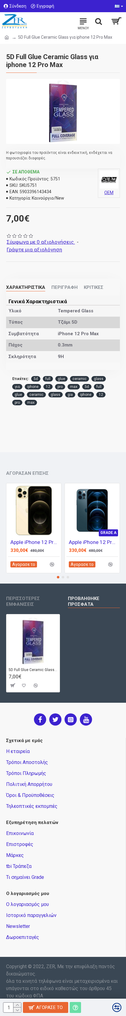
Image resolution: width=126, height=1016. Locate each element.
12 (48, 387)
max (73, 387)
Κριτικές (93, 287)
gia (70, 395)
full (47, 379)
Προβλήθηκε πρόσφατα (83, 601)
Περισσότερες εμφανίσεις (23, 601)
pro (60, 387)
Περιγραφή (64, 287)
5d (36, 379)
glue (61, 379)
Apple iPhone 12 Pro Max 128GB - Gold (35, 542)
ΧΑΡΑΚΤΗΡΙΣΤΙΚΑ (25, 287)
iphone (33, 387)
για (17, 387)
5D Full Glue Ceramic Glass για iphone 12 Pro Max (33, 670)
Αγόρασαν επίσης (27, 473)
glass (98, 379)
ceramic (79, 379)
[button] (58, 577)
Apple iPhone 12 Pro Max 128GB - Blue (93, 542)
